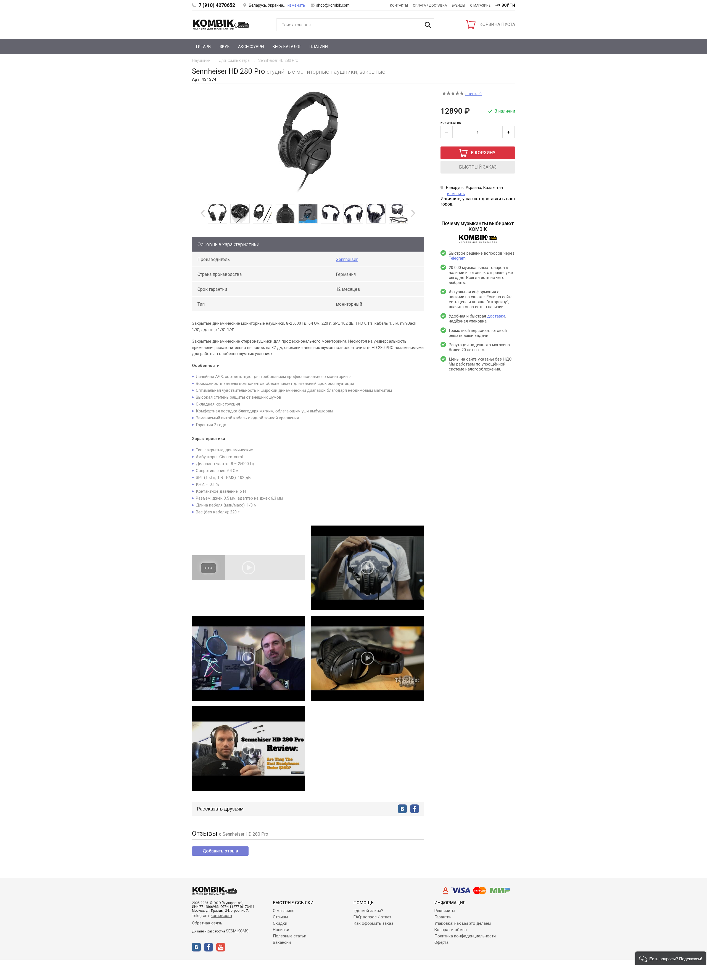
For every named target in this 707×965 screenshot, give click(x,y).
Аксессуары (251, 46)
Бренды (458, 5)
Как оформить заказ (373, 923)
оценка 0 (473, 94)
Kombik (221, 24)
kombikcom (221, 915)
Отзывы (280, 917)
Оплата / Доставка (430, 5)
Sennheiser (347, 259)
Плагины (319, 46)
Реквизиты (444, 910)
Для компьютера (234, 60)
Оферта (441, 942)
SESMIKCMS (237, 931)
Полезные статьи (289, 936)
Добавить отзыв (220, 851)
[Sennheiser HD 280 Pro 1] (217, 213)
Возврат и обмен (450, 929)
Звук (225, 46)
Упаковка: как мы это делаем (462, 923)
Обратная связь (207, 923)
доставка (496, 316)
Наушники (201, 60)
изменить (296, 5)
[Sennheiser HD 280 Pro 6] (330, 213)
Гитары (204, 46)
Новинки (281, 929)
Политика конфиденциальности (465, 936)
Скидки (280, 923)
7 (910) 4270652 (217, 5)
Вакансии (282, 942)
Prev (203, 213)
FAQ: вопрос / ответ (372, 917)
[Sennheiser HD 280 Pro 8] (375, 213)
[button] (670, 958)
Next (413, 213)
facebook (414, 808)
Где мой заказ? (368, 910)
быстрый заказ (478, 167)
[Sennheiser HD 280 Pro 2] (240, 213)
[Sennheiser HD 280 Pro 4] (285, 213)
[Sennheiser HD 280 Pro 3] (262, 213)
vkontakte (402, 808)
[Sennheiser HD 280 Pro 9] (398, 213)
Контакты (399, 5)
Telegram (457, 258)
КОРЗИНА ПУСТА (497, 24)
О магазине (480, 5)
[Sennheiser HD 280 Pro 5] (308, 213)
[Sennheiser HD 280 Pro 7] (353, 213)
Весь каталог (287, 46)
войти (508, 5)
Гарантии (443, 917)
